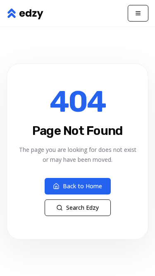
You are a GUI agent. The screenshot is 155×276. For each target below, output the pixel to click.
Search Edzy (82, 207)
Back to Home (82, 186)
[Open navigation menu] (138, 13)
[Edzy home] (25, 13)
